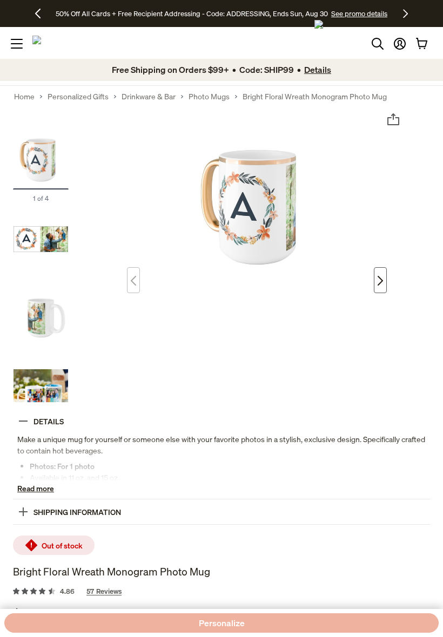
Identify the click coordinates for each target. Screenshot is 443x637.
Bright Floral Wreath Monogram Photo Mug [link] (315, 96)
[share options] (393, 119)
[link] (221, 591)
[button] (400, 44)
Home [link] (24, 96)
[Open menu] (17, 44)
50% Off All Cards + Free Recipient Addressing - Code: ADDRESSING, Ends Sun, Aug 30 (192, 13)
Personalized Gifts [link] (78, 96)
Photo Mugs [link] (209, 96)
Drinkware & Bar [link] (149, 96)
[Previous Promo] (42, 13)
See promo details (359, 13)
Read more (35, 488)
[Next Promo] (405, 13)
